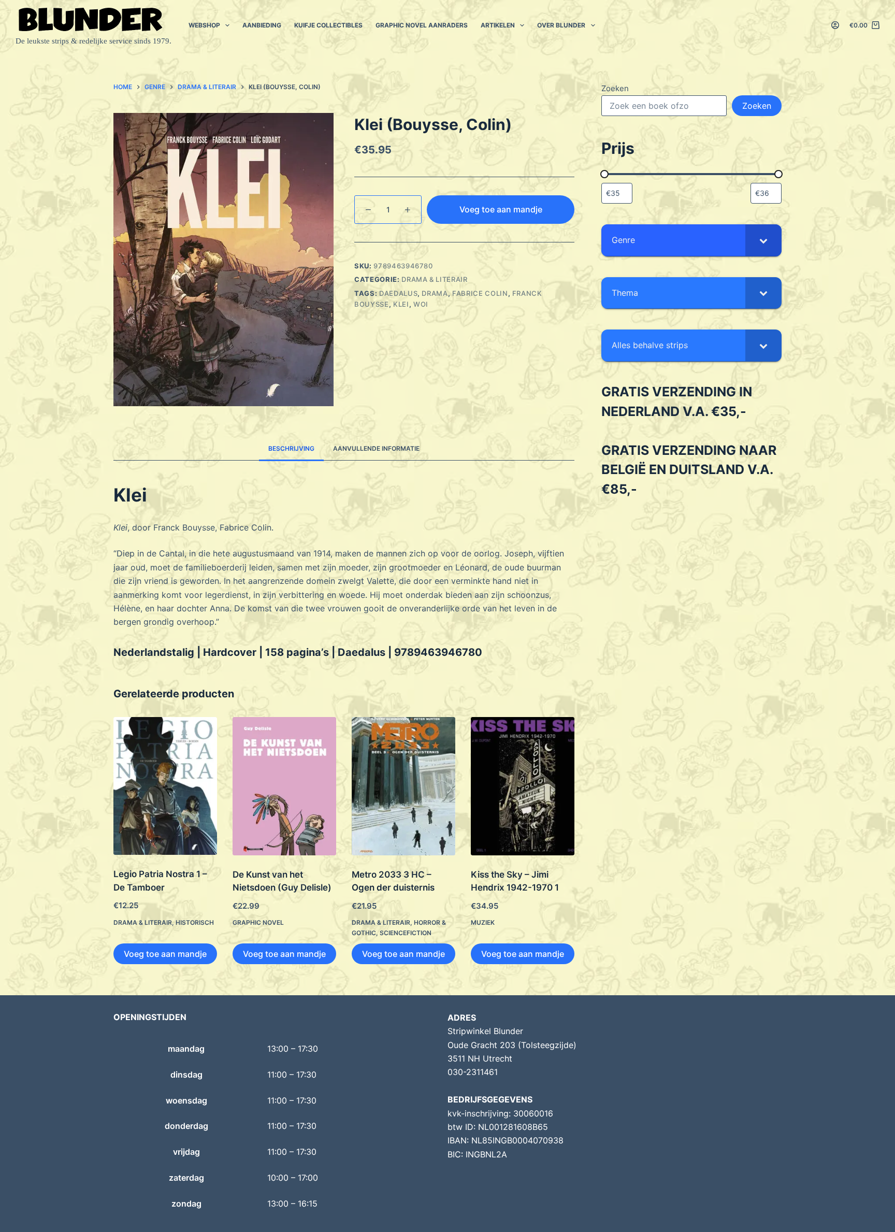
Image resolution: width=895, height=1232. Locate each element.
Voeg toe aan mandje (500, 209)
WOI (420, 304)
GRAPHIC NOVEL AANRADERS (422, 25)
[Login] (835, 25)
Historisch (195, 922)
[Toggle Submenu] (763, 240)
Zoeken (615, 88)
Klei (401, 304)
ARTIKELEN (498, 25)
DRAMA (434, 293)
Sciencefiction (405, 933)
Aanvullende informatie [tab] (376, 448)
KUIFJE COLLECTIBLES (328, 25)
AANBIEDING (261, 25)
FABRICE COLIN (480, 293)
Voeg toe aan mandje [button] (165, 954)
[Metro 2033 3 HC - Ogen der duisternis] (403, 786)
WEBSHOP (204, 25)
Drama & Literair (434, 279)
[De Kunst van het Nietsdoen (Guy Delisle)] (284, 786)
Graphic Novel (258, 922)
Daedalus (398, 293)
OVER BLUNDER (561, 25)
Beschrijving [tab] (291, 448)
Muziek (483, 922)
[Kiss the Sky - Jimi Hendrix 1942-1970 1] (522, 786)
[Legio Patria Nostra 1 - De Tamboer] (165, 786)
